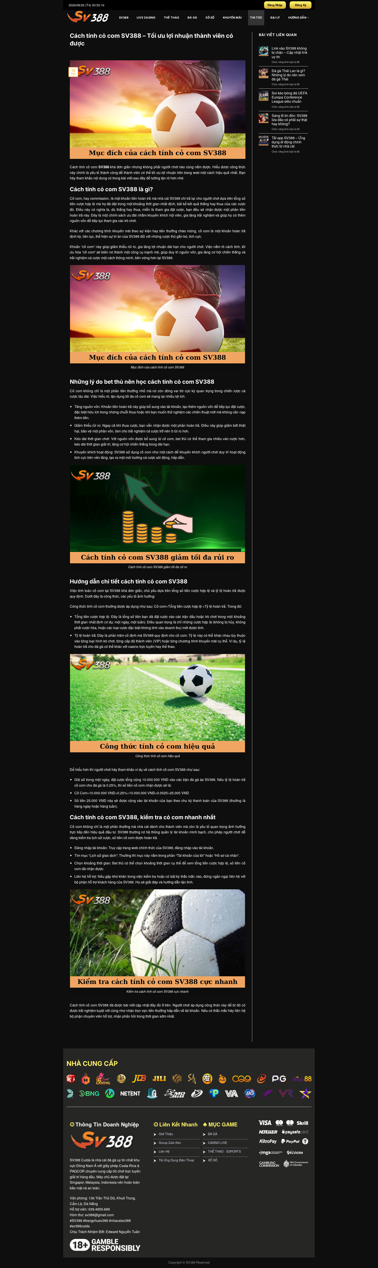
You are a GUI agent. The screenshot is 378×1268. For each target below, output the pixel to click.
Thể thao (171, 17)
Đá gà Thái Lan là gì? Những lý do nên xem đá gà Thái (288, 75)
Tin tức (256, 17)
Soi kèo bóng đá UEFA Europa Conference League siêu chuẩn (289, 97)
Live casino (146, 17)
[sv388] (88, 17)
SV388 (123, 17)
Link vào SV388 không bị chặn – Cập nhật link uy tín (289, 52)
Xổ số (209, 17)
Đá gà (192, 17)
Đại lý (275, 17)
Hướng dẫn (297, 17)
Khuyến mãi (232, 17)
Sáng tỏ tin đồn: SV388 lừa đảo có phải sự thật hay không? (289, 119)
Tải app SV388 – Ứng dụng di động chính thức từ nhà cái (288, 142)
